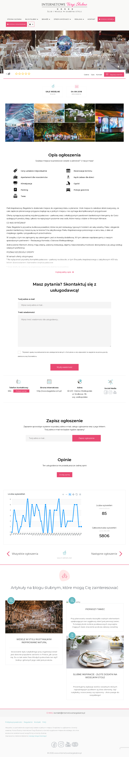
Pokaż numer (21, 391)
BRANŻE (45, 19)
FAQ (44, 722)
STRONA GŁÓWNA (14, 19)
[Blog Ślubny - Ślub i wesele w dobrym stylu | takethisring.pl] (75, 744)
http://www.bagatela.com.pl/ (49, 391)
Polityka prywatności (13, 722)
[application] (45, 516)
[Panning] (73, 494)
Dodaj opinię (64, 475)
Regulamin (28, 722)
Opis (92, 75)
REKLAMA (79, 19)
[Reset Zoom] (76, 494)
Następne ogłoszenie (104, 553)
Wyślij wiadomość (64, 367)
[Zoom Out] (66, 494)
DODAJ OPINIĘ (106, 19)
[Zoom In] (63, 494)
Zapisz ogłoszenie (86, 438)
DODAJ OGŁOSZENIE (17, 24)
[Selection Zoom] (70, 494)
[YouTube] (68, 744)
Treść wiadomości (26, 312)
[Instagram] (61, 744)
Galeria (86, 75)
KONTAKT (91, 19)
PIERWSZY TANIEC (95, 609)
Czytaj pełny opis (63, 272)
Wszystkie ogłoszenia (25, 553)
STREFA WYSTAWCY (62, 19)
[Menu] (80, 494)
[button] (31, 24)
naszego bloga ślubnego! (37, 736)
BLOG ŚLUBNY (31, 19)
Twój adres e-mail (26, 299)
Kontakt (99, 75)
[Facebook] (54, 744)
